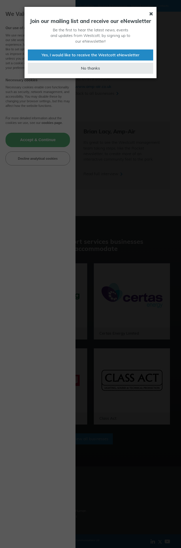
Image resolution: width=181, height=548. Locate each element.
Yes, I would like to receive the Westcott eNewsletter (90, 54)
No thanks (90, 68)
